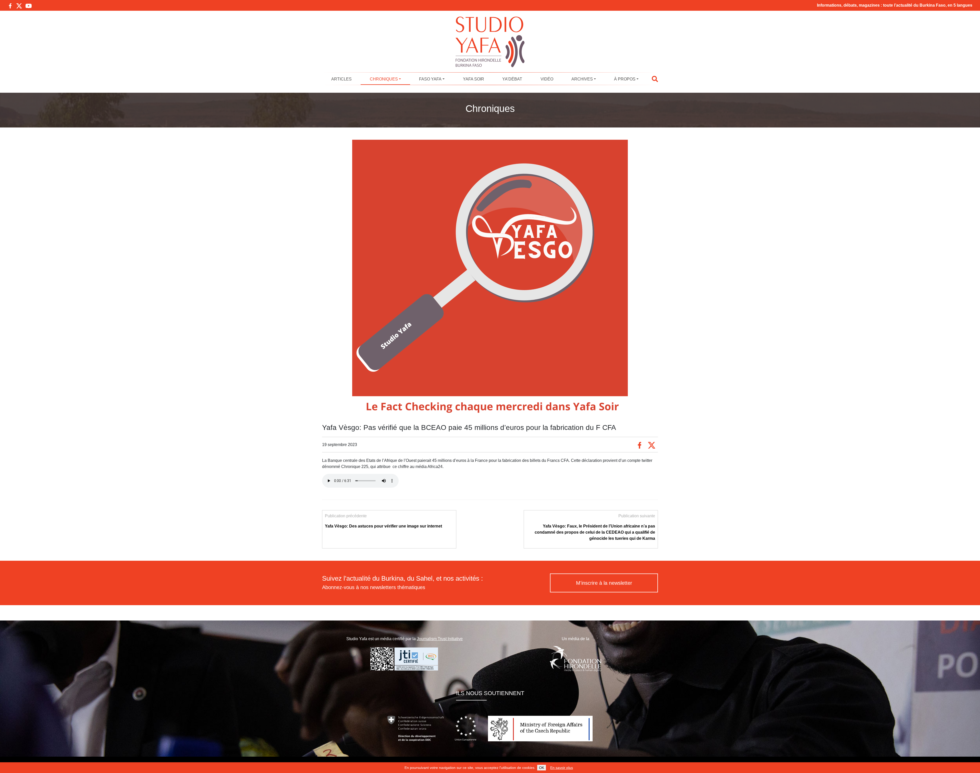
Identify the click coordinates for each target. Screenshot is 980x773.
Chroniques (384, 79)
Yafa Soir (473, 79)
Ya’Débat (512, 79)
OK (541, 768)
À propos (624, 79)
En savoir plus (561, 768)
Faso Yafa (430, 79)
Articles (341, 79)
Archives (582, 79)
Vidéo (547, 79)
